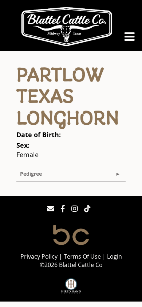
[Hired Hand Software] (71, 286)
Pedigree (31, 173)
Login (114, 256)
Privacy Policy (39, 256)
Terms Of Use (82, 256)
